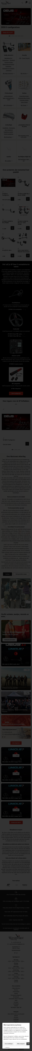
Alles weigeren (21, 1043)
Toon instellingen (9, 1043)
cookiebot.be (7, 1047)
